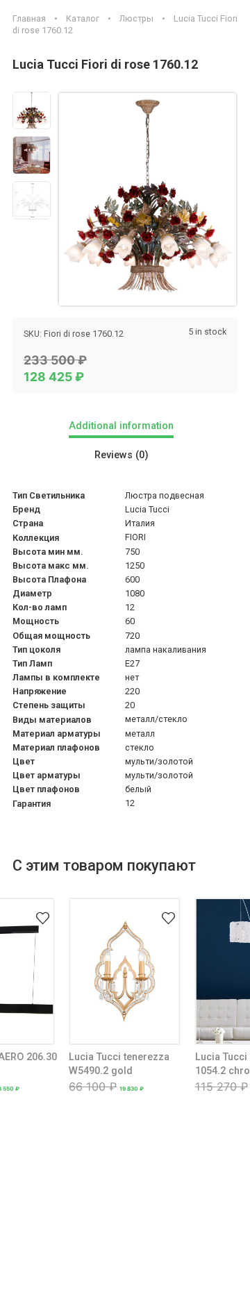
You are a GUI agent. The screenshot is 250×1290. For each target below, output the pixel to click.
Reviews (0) (121, 455)
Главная (29, 18)
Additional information (121, 426)
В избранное (42, 909)
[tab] (125, 427)
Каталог (82, 18)
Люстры (136, 18)
